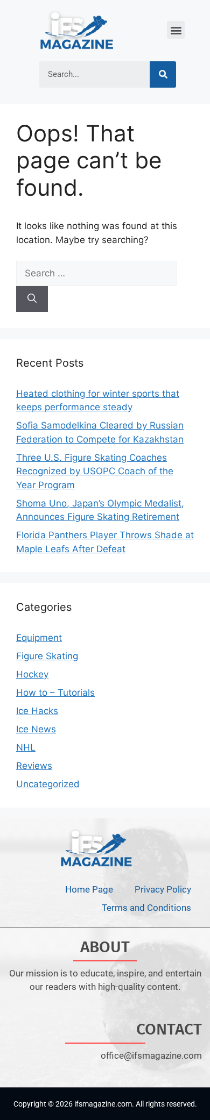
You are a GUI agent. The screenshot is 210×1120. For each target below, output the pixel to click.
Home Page (89, 889)
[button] (176, 30)
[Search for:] (96, 273)
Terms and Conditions (146, 907)
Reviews (34, 765)
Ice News (36, 729)
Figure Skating (47, 656)
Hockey (32, 674)
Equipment (39, 637)
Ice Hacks (37, 710)
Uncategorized (48, 784)
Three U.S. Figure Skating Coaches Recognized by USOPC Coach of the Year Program (94, 471)
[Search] (163, 74)
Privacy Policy (163, 889)
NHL (26, 747)
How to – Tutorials (55, 692)
